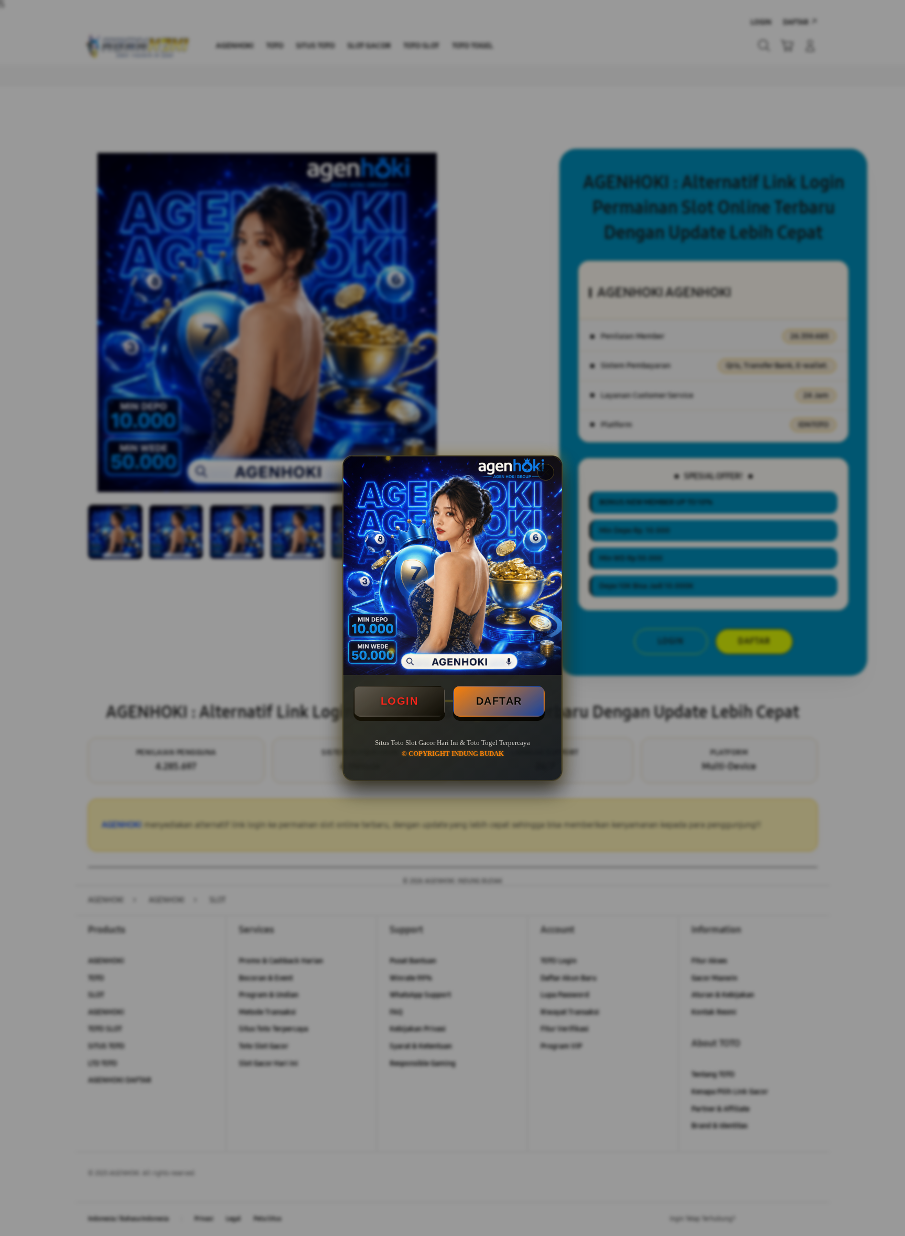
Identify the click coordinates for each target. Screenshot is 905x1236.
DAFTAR (499, 701)
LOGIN (399, 701)
